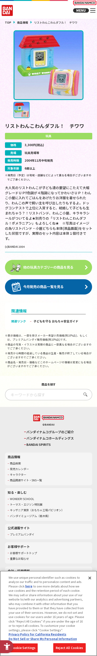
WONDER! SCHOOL (22, 499)
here (28, 586)
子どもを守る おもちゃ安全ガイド (56, 321)
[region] (48, 613)
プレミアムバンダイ (22, 534)
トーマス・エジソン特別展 (26, 505)
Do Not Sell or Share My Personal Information (43, 639)
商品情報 (22, 22)
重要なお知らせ (19, 559)
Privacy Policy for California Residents (37, 634)
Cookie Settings (23, 648)
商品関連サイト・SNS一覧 (26, 480)
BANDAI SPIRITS (38, 444)
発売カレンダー (19, 469)
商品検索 (15, 463)
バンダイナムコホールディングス (50, 438)
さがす (84, 394)
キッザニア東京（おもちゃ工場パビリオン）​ (37, 510)
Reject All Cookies (69, 648)
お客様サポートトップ (23, 553)
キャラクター (18, 475)
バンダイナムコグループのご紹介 (50, 432)
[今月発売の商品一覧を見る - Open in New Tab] (48, 287)
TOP (8, 22)
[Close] (90, 578)
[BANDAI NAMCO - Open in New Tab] (53, 418)
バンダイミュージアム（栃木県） (30, 516)
